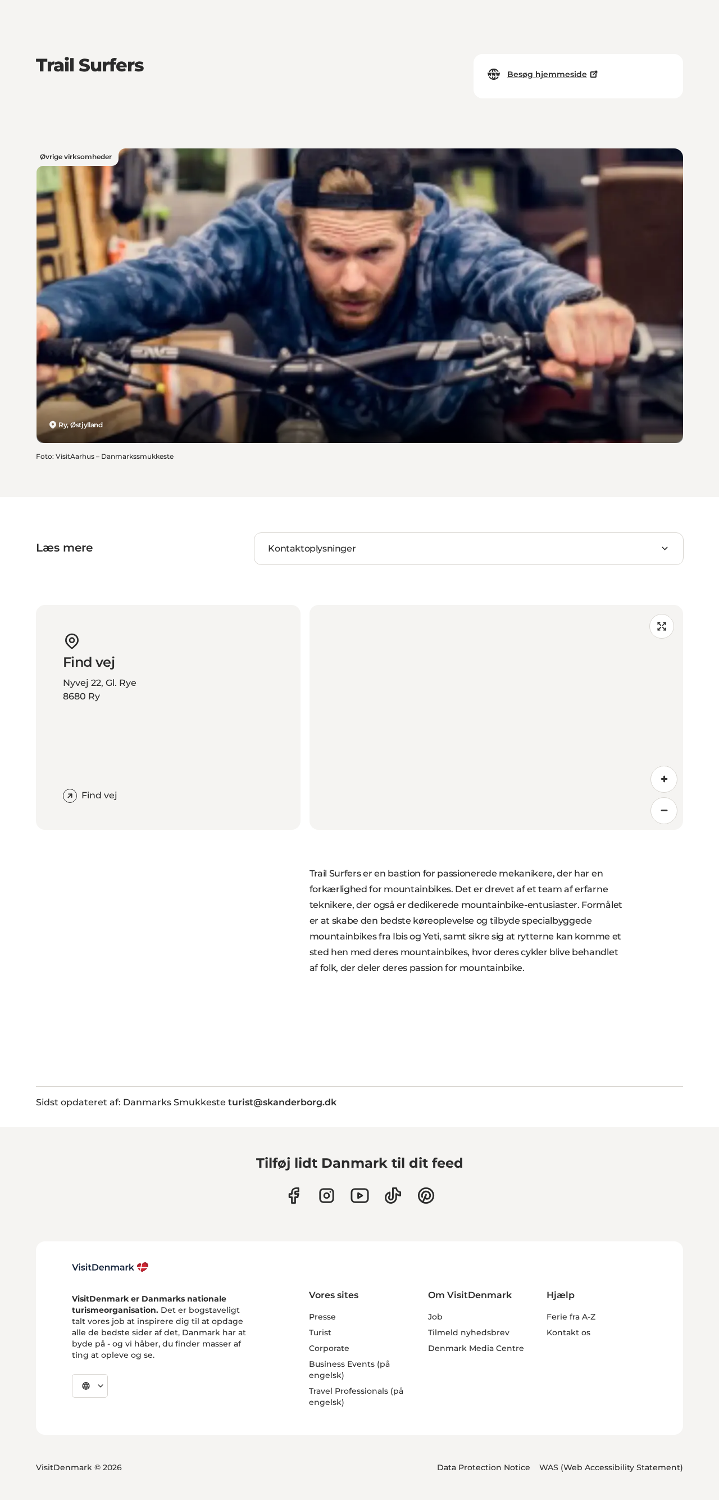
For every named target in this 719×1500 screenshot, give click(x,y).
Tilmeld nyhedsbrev (468, 1332)
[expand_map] (661, 626)
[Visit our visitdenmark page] (360, 1195)
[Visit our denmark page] (293, 1195)
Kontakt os (568, 1332)
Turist (320, 1332)
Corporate (329, 1348)
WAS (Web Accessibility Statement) (611, 1467)
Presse (322, 1317)
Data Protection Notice (483, 1467)
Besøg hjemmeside (547, 74)
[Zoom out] (663, 810)
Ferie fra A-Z (571, 1317)
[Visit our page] (326, 1195)
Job (435, 1317)
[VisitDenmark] (110, 1267)
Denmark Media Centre (476, 1348)
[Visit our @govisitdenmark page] (393, 1195)
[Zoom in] (663, 779)
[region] (496, 717)
